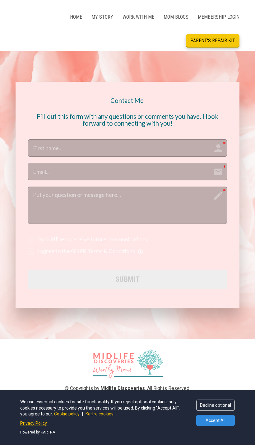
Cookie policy (67, 413)
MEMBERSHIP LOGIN (218, 17)
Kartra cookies (100, 413)
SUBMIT (127, 279)
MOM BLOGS (176, 17)
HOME (76, 17)
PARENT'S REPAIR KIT (212, 41)
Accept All (215, 420)
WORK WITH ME (138, 17)
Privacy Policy (33, 423)
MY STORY (102, 17)
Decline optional (215, 405)
